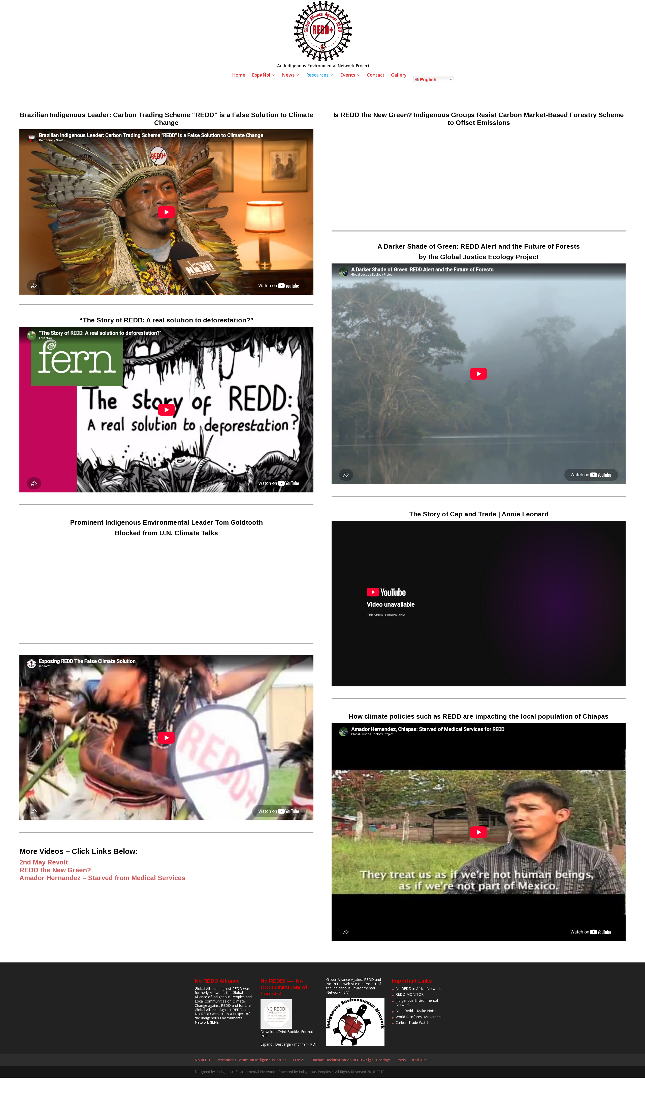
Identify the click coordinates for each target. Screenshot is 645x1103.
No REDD (202, 1059)
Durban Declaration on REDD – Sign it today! (350, 1059)
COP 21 (299, 1059)
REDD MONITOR (410, 994)
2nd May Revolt (43, 862)
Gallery (399, 75)
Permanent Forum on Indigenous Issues (251, 1059)
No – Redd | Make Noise (416, 1010)
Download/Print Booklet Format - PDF (288, 1033)
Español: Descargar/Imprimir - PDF (289, 1044)
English (427, 79)
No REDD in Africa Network (418, 988)
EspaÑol (261, 75)
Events (347, 75)
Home (238, 75)
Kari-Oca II (421, 1059)
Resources (317, 75)
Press (401, 1059)
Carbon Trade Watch (412, 1022)
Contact (375, 75)
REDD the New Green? (55, 870)
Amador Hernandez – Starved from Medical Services (102, 878)
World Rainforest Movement (419, 1016)
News (288, 75)
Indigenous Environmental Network (219, 1020)
